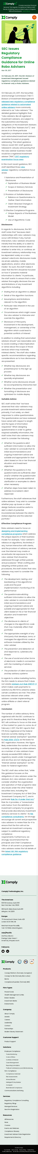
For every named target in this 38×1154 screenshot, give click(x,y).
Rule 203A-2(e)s (11, 739)
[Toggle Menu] (34, 17)
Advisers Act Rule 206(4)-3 (24, 684)
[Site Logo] (10, 17)
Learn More (26, 11)
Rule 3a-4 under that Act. (22, 799)
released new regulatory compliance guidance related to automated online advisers (18, 104)
